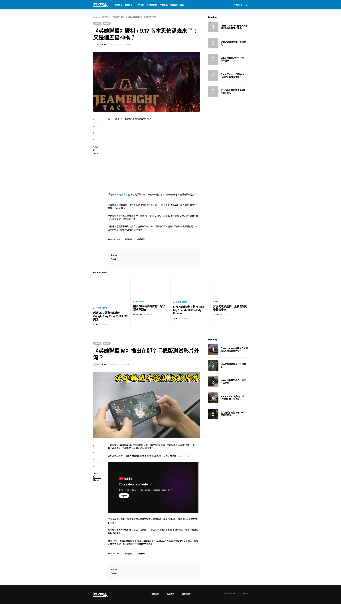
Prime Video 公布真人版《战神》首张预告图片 (232, 75)
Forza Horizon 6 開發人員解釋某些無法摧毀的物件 (234, 27)
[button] (238, 5)
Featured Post (114, 239)
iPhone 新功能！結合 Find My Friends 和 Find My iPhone (188, 310)
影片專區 (135, 301)
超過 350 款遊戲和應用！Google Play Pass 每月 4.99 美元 (110, 316)
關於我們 (155, 594)
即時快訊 (129, 239)
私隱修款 (170, 594)
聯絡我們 (186, 594)
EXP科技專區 (97, 308)
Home (95, 17)
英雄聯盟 (105, 17)
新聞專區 (97, 23)
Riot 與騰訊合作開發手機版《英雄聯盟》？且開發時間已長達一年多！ (158, 455)
